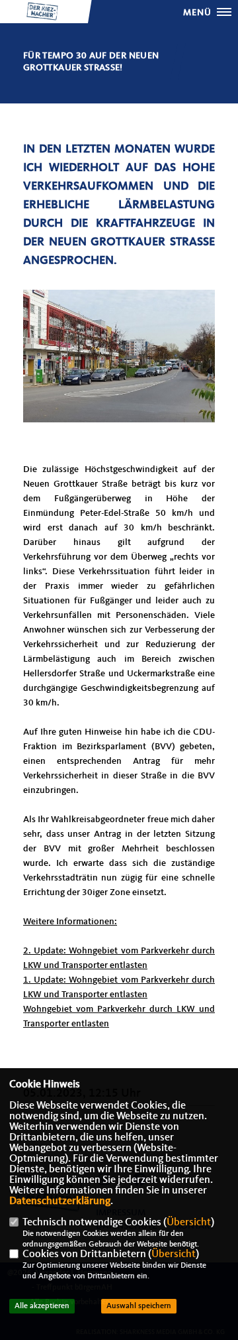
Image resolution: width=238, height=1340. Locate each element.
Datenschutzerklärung (59, 1201)
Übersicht (189, 1222)
